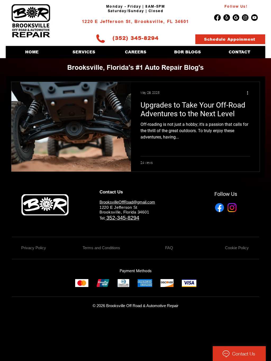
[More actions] (249, 93)
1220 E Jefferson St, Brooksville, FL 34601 (135, 22)
